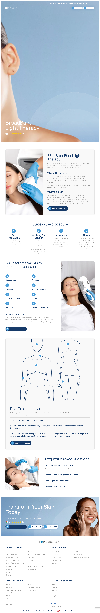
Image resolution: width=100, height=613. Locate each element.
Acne (7, 551)
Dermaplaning (78, 554)
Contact (66, 8)
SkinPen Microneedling (81, 557)
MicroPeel (8, 605)
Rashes (30, 560)
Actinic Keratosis (11, 554)
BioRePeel (54, 563)
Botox (53, 584)
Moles (30, 551)
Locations (47, 8)
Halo (6, 599)
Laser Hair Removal (11, 602)
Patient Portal (62, 3)
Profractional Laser (34, 587)
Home (25, 8)
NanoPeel (31, 584)
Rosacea (31, 563)
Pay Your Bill (52, 3)
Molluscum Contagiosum (36, 554)
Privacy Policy (56, 606)
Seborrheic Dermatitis (35, 566)
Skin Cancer (32, 569)
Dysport (54, 587)
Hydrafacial (55, 551)
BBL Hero (8, 584)
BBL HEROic (9, 587)
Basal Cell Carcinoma (12, 557)
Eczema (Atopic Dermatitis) (14, 563)
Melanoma (9, 569)
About (31, 8)
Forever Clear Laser (12, 593)
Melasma (8, 575)
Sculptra (54, 596)
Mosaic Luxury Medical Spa (78, 3)
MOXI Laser (9, 596)
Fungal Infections (11, 566)
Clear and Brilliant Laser (13, 590)
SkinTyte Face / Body (35, 590)
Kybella (53, 599)
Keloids (7, 572)
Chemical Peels (56, 557)
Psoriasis (31, 557)
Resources (57, 8)
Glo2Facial (55, 554)
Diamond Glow (56, 560)
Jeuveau (54, 590)
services (38, 8)
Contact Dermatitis (12, 560)
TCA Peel (77, 551)
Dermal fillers (55, 593)
